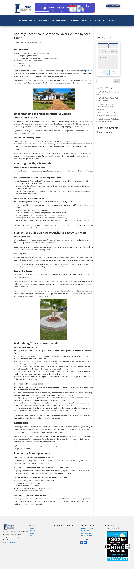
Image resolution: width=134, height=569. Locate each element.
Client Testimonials (113, 528)
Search (117, 81)
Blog (105, 21)
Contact (33, 531)
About (32, 528)
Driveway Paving (26, 21)
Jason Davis (19, 42)
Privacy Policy (35, 533)
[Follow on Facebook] (81, 542)
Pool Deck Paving (59, 21)
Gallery (97, 21)
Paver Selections (87, 536)
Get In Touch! (114, 72)
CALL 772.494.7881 (114, 6)
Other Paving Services (80, 21)
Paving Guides (38, 42)
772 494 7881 (11, 542)
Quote (112, 21)
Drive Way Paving (87, 528)
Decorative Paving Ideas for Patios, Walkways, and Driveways (106, 107)
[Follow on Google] (85, 542)
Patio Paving (42, 21)
